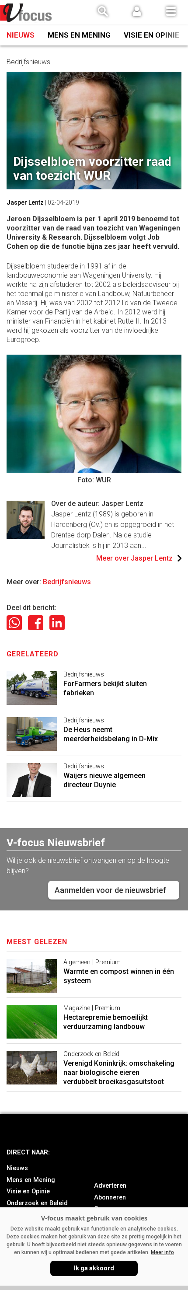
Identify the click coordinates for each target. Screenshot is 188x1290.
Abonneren (110, 1197)
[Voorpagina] (26, 13)
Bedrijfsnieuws (67, 582)
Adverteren (110, 1185)
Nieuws (21, 35)
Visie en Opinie (151, 35)
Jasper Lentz (25, 202)
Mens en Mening (79, 35)
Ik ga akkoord (94, 1268)
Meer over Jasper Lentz (134, 558)
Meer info (162, 1252)
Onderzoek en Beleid (37, 1203)
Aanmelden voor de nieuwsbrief (110, 890)
